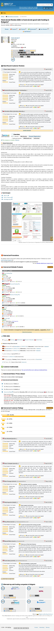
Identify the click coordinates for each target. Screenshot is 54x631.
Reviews (50, 408)
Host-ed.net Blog (7, 392)
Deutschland (39, 359)
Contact (36, 627)
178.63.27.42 (16, 350)
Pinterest (22, 628)
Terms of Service (7, 197)
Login (47, 8)
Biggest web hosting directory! (10, 5)
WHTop (2, 16)
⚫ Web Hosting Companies (12, 16)
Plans (50, 267)
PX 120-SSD (7, 318)
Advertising (41, 627)
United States (39, 339)
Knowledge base (7, 199)
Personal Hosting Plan (15, 284)
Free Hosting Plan (8, 273)
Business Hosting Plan (15, 294)
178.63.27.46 (24, 346)
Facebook (14, 628)
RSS (27, 628)
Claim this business (27, 332)
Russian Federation (29, 339)
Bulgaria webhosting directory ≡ (46, 614)
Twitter (17, 628)
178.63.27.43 (16, 348)
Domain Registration (34, 136)
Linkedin (25, 628)
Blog (20, 628)
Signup (50, 8)
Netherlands (19, 339)
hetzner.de (24, 362)
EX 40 (5, 307)
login (48, 329)
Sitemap (47, 627)
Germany (12, 339)
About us (6, 195)
